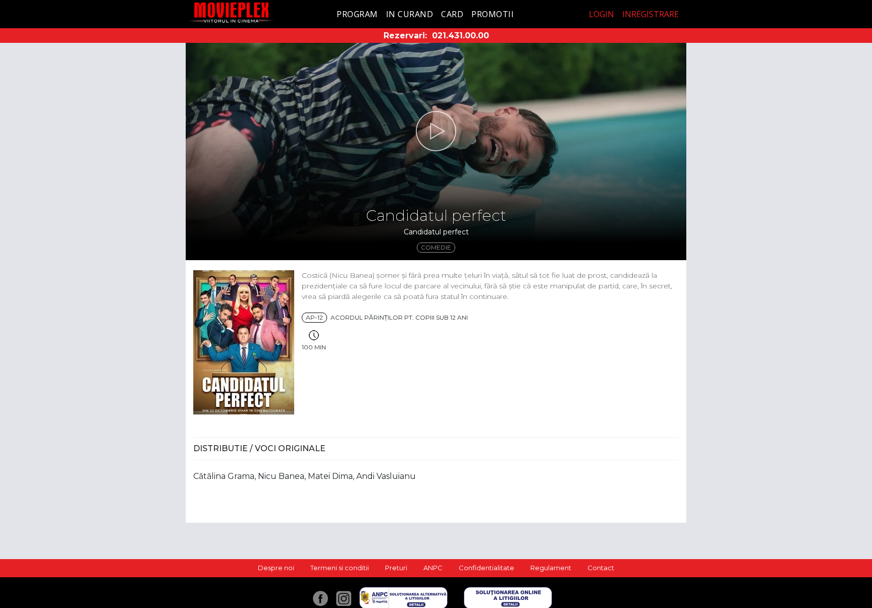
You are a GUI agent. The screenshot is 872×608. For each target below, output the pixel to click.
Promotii (492, 14)
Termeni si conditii (339, 568)
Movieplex (231, 12)
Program (357, 14)
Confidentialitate (486, 568)
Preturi (396, 568)
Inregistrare (650, 14)
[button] (436, 131)
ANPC (433, 568)
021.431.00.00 (460, 35)
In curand (409, 14)
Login (601, 14)
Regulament (550, 568)
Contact (600, 568)
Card (452, 14)
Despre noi (276, 568)
